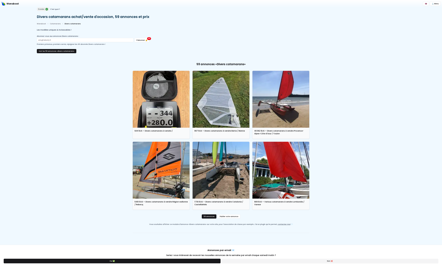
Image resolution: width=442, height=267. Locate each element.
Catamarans (55, 24)
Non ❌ (330, 261)
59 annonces (209, 216)
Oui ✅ (112, 261)
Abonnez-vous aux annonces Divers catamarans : (58, 36)
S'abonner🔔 (142, 39)
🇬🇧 (426, 4)
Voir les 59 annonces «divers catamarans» (56, 51)
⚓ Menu (435, 4)
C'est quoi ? (55, 9)
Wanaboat (41, 24)
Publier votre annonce (229, 216)
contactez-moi (284, 224)
